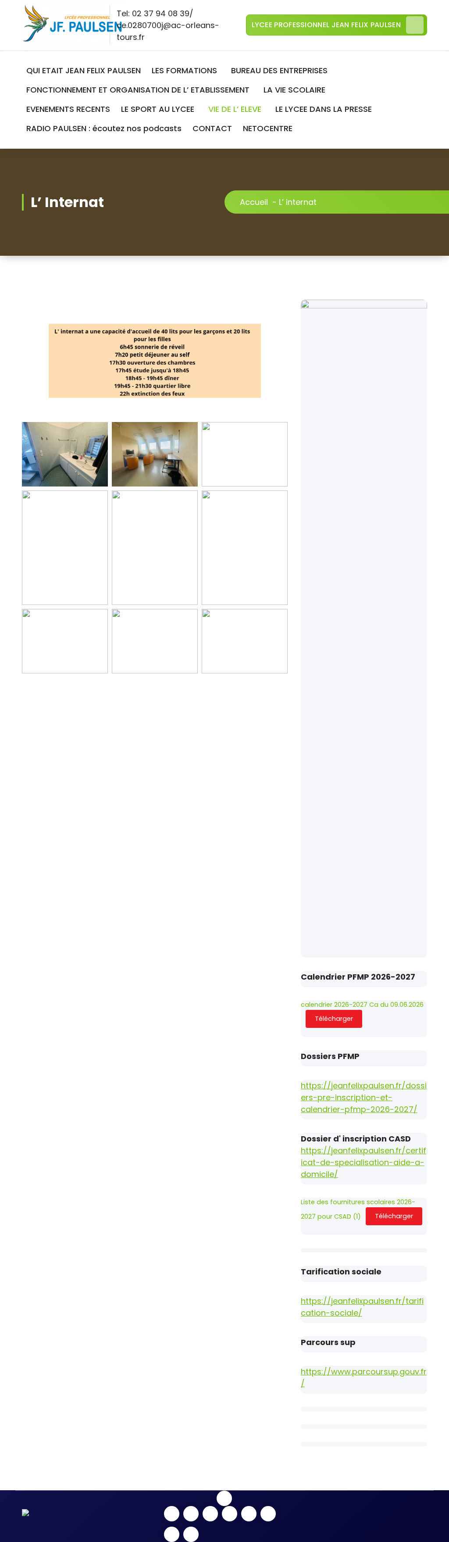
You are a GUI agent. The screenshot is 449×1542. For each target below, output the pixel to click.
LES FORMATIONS (184, 70)
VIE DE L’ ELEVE (234, 109)
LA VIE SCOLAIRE (294, 89)
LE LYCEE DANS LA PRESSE (323, 109)
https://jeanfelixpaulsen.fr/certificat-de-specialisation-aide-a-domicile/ (363, 1162)
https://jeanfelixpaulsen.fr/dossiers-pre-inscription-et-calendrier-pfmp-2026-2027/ (364, 1097)
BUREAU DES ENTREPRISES (279, 70)
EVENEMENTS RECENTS (68, 109)
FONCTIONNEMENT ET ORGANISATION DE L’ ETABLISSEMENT (137, 89)
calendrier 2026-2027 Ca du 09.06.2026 (362, 1004)
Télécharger (334, 1018)
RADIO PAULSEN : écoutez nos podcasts (104, 128)
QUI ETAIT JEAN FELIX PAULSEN (83, 70)
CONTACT (212, 128)
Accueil (254, 202)
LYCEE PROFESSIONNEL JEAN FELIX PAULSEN (326, 25)
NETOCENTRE (267, 128)
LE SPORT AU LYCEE (157, 109)
